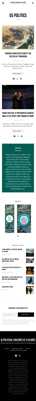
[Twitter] (20, 356)
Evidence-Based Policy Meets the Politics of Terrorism (18, 55)
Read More (17, 73)
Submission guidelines (18, 350)
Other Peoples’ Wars (7, 287)
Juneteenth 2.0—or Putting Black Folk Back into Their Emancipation (12, 278)
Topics (27, 348)
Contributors (17, 348)
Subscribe (24, 314)
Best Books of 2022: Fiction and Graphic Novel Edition (10, 260)
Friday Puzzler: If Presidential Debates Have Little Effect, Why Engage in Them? (18, 115)
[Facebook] (16, 356)
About (7, 348)
